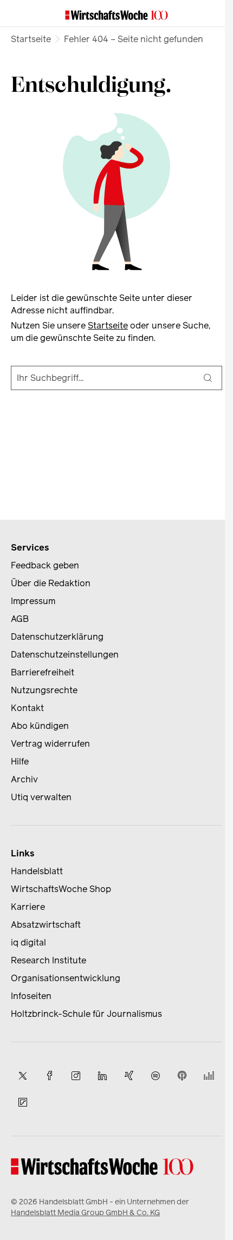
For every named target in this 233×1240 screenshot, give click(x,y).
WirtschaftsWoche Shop (61, 889)
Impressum (33, 601)
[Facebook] (49, 1076)
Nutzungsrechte (44, 690)
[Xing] (129, 1076)
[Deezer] (209, 1076)
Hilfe (20, 761)
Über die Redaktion (50, 583)
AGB (20, 619)
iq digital (28, 942)
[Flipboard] (23, 1102)
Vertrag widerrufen (50, 744)
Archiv (24, 779)
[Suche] (207, 377)
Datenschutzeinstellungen (65, 654)
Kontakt (27, 708)
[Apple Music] (182, 1076)
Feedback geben (45, 565)
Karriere (28, 907)
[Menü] (19, 13)
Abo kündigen (40, 726)
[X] (23, 1076)
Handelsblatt (37, 871)
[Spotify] (155, 1076)
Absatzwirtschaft (46, 925)
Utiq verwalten (41, 797)
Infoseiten (31, 996)
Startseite (31, 39)
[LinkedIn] (102, 1076)
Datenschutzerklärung (57, 637)
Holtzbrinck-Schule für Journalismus (86, 1014)
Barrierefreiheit (42, 672)
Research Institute (48, 960)
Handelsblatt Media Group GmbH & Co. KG (85, 1213)
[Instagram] (76, 1076)
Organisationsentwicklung (65, 978)
